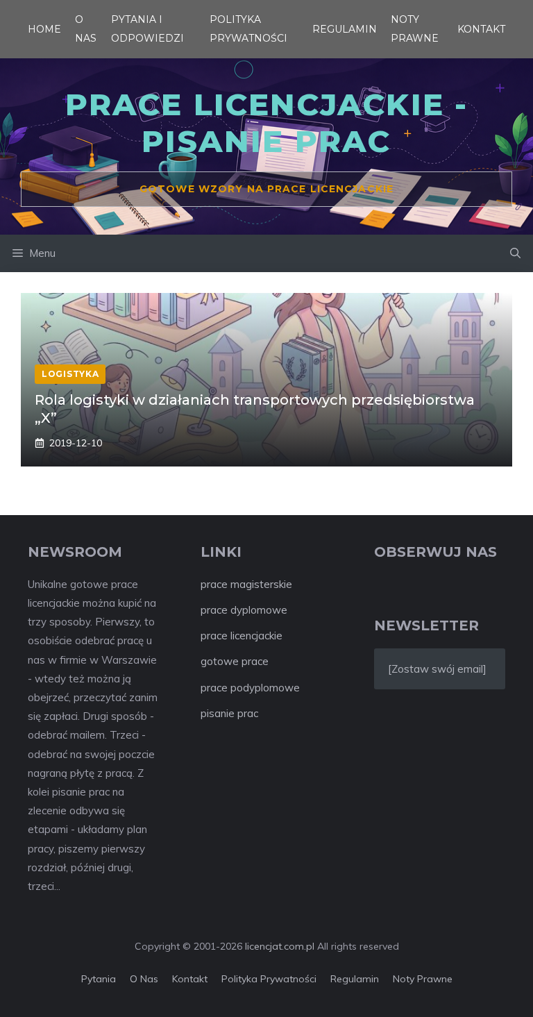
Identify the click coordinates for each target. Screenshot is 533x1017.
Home (44, 29)
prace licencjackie (241, 635)
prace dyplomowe (244, 609)
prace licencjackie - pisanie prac (266, 122)
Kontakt (481, 29)
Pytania (98, 979)
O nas (144, 979)
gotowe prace (235, 661)
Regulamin (344, 29)
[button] (515, 253)
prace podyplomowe (250, 687)
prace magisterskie (246, 584)
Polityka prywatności (268, 979)
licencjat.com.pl (279, 946)
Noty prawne (422, 979)
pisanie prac (229, 713)
